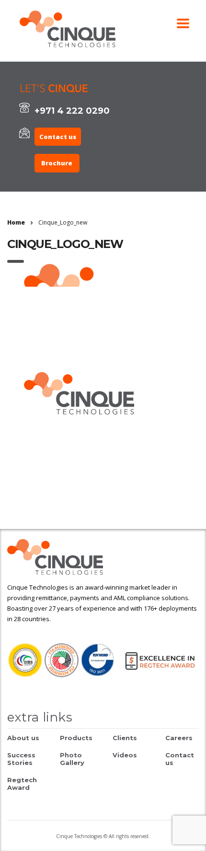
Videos (125, 755)
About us (23, 738)
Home (16, 222)
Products (76, 738)
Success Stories (21, 758)
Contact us (57, 136)
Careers (179, 738)
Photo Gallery (72, 758)
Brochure (56, 163)
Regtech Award (22, 783)
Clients (125, 738)
